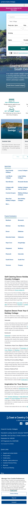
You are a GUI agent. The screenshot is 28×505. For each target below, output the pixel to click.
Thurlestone (23, 348)
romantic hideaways (13, 396)
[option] (11, 136)
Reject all (14, 497)
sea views (19, 302)
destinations (24, 379)
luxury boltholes (16, 398)
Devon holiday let (19, 290)
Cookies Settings (14, 493)
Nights (10, 40)
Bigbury (10, 350)
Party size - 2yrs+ (13, 25)
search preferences (23, 53)
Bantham (17, 350)
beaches (20, 304)
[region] (14, 489)
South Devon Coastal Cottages (15, 85)
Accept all (14, 502)
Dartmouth (7, 335)
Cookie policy (13, 490)
